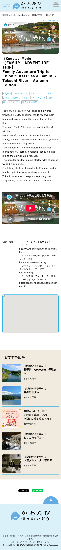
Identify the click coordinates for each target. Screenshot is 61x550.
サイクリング (39, 97)
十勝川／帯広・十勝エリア (42, 15)
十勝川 (26, 97)
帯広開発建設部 (29, 102)
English (14, 15)
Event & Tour (23, 15)
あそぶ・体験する (11, 97)
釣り (51, 97)
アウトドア (14, 102)
